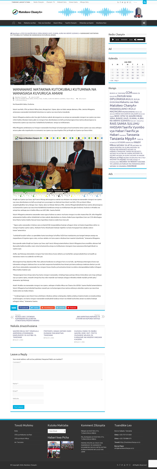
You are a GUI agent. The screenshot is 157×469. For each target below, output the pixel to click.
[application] (127, 39)
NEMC (117, 116)
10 (137, 70)
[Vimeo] (127, 2)
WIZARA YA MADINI (137, 155)
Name (15, 383)
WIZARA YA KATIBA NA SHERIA (121, 153)
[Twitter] (122, 2)
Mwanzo (13, 22)
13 (117, 72)
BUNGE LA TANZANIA (117, 93)
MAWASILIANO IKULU (123, 108)
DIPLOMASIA (117, 99)
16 (132, 72)
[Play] (113, 39)
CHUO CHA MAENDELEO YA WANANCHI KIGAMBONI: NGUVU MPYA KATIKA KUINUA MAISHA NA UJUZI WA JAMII (93, 447)
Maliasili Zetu (61, 2)
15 (127, 72)
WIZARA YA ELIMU (122, 148)
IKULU (129, 99)
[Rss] (118, 2)
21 (122, 75)
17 (137, 72)
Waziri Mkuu (57, 23)
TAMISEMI (122, 135)
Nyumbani (15, 33)
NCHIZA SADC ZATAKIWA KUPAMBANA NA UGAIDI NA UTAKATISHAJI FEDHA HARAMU (27, 318)
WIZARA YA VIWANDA (118, 166)
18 (143, 72)
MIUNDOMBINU (128, 112)
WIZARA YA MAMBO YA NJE (121, 160)
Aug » (116, 80)
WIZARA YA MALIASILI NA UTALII (134, 157)
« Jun (111, 80)
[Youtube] (125, 2)
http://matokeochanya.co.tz (130, 442)
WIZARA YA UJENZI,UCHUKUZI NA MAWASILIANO (127, 163)
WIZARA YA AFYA (124, 145)
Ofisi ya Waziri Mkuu (21, 438)
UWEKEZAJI (129, 142)
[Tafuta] (145, 2)
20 (117, 75)
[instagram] (130, 2)
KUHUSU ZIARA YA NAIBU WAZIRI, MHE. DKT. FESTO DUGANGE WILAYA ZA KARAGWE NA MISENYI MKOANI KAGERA (88, 335)
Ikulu (16, 431)
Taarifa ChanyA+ (71, 23)
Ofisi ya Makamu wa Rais (23, 435)
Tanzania (132, 134)
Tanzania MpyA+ (123, 139)
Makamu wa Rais (30, 23)
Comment (17, 362)
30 (132, 78)
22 (127, 75)
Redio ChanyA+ (39, 2)
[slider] (140, 39)
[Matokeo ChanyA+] (27, 11)
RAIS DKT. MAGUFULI (137, 121)
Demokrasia (124, 96)
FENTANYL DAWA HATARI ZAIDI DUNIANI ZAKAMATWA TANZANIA (57, 333)
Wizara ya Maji (116, 157)
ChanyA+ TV (50, 2)
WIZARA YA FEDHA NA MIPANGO (125, 149)
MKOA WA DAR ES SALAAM (126, 114)
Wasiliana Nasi (101, 23)
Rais (19, 23)
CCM (129, 92)
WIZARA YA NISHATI (128, 162)
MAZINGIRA (116, 111)
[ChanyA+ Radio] (100, 12)
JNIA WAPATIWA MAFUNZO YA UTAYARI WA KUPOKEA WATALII (88, 317)
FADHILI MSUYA (86, 443)
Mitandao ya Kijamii (86, 23)
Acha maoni (82, 98)
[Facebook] (120, 2)
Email (15, 391)
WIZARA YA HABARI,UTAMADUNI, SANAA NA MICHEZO (125, 150)
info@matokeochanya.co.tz (124, 448)
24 (137, 75)
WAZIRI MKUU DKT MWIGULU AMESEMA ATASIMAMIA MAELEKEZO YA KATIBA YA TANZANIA (26, 334)
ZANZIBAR (132, 166)
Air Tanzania (18, 442)
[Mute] (135, 39)
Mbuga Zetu (84, 2)
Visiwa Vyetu (73, 2)
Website (16, 398)
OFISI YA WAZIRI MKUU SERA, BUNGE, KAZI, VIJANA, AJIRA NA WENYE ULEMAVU (50, 33)
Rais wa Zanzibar (45, 23)
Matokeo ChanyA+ (21, 97)
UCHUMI (121, 142)
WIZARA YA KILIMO (123, 155)
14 (122, 72)
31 (137, 78)
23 (132, 75)
